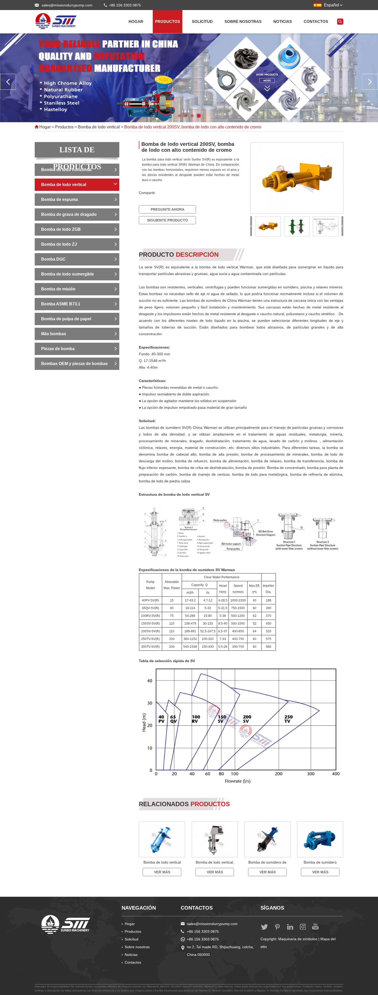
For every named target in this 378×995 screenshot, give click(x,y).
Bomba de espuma (59, 199)
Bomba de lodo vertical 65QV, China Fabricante (162, 867)
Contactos (316, 21)
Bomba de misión (58, 289)
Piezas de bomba (58, 349)
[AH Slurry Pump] (66, 924)
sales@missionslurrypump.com (67, 5)
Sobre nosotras (243, 21)
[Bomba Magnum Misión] (56, 21)
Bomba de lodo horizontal (66, 169)
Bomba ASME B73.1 (60, 304)
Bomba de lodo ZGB (61, 229)
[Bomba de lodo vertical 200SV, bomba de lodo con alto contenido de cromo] (296, 178)
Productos (167, 21)
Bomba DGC (53, 259)
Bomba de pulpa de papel (66, 319)
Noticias (282, 21)
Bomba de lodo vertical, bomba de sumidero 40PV (215, 867)
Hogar (136, 21)
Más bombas (53, 334)
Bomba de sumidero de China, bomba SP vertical (267, 867)
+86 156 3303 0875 (203, 939)
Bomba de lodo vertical (99, 127)
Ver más (162, 872)
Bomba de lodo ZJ (59, 244)
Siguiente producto (167, 220)
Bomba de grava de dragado (69, 214)
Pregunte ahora (167, 209)
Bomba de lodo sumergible (67, 274)
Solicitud (202, 21)
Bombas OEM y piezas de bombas (74, 363)
